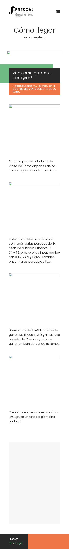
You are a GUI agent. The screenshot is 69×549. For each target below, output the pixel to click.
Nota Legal (15, 543)
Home (27, 37)
